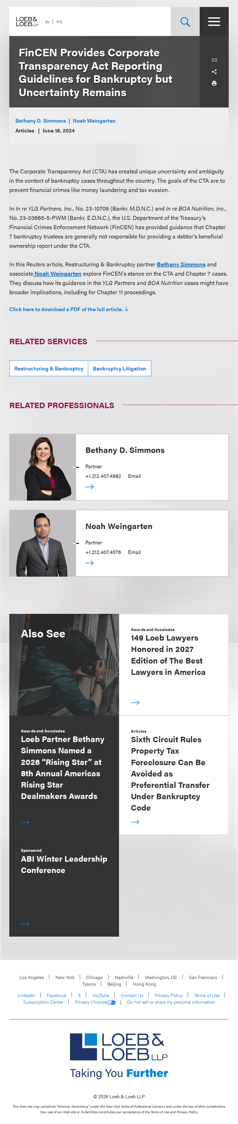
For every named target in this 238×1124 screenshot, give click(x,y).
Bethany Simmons (181, 264)
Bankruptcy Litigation (119, 368)
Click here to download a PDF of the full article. (66, 309)
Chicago (94, 977)
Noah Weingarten (94, 120)
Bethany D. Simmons (40, 120)
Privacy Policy (169, 995)
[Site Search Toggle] (185, 21)
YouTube (100, 995)
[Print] (214, 83)
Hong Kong (144, 983)
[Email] (214, 60)
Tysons (89, 983)
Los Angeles (31, 977)
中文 (59, 21)
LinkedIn (26, 995)
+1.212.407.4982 (103, 475)
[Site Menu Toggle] (214, 21)
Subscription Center (43, 1001)
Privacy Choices (91, 1002)
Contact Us (132, 995)
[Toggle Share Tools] (214, 72)
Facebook (56, 995)
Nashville (124, 977)
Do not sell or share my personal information (171, 1002)
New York (65, 977)
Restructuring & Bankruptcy (48, 368)
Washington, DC (161, 977)
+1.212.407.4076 (103, 551)
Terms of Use (206, 995)
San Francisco (203, 977)
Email (134, 475)
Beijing (114, 983)
